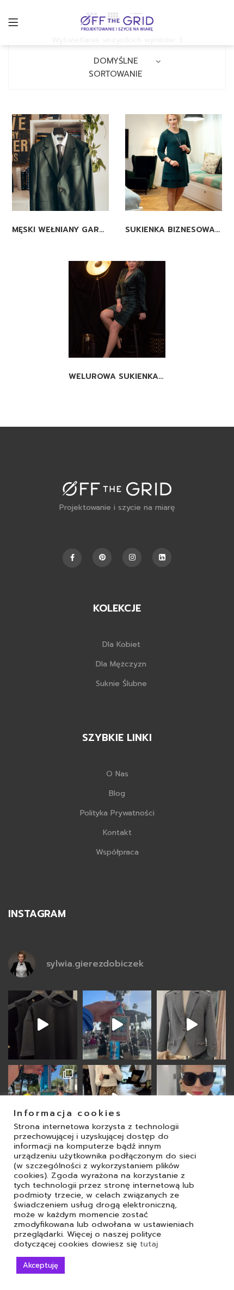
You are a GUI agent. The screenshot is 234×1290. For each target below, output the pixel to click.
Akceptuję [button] (40, 1265)
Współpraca (117, 852)
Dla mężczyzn (121, 664)
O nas (117, 774)
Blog (117, 793)
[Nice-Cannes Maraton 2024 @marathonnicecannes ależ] (117, 1025)
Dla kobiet (121, 644)
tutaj (149, 1244)
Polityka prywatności (117, 813)
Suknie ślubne (121, 683)
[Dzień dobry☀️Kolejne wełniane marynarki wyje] (191, 1025)
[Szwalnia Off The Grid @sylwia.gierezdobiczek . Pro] (42, 1025)
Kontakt (117, 832)
